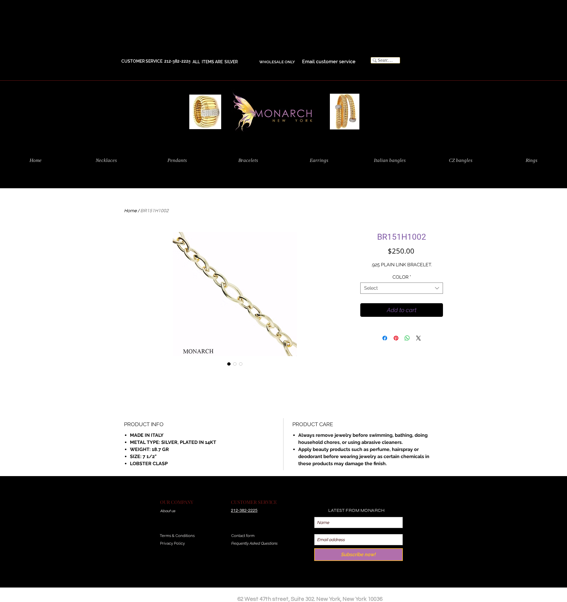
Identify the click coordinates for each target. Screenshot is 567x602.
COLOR (401, 277)
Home (130, 210)
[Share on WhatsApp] (407, 338)
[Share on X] (418, 338)
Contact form (243, 535)
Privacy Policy (172, 543)
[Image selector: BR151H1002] (229, 364)
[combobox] (401, 288)
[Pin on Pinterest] (396, 338)
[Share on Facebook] (384, 338)
